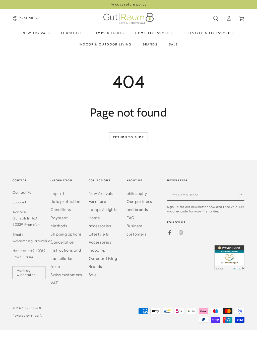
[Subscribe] (241, 194)
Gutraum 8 (33, 308)
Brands (95, 266)
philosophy (136, 193)
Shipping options (66, 234)
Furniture (97, 201)
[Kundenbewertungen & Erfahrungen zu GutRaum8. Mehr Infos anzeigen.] (229, 268)
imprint (57, 193)
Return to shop (128, 137)
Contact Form (24, 192)
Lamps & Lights (103, 209)
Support (19, 202)
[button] (215, 18)
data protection (65, 201)
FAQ (130, 217)
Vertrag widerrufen (26, 272)
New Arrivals (101, 193)
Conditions (60, 209)
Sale (93, 274)
